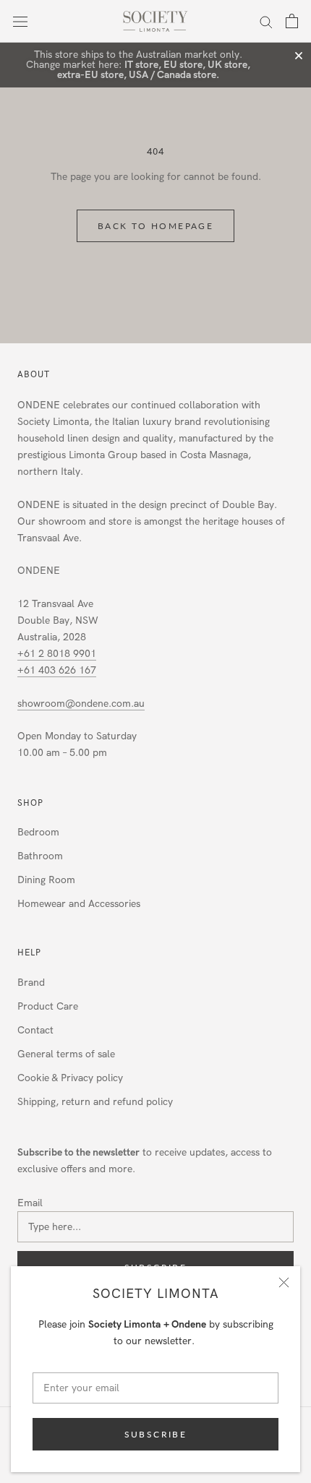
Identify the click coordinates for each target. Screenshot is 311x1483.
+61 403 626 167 (56, 670)
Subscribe (155, 1434)
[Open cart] (292, 21)
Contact (35, 1030)
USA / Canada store (172, 75)
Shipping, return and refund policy (95, 1102)
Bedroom (38, 832)
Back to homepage (155, 225)
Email (30, 1203)
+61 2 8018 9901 (56, 654)
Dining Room (46, 880)
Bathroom (40, 856)
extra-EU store (90, 75)
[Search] (266, 21)
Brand (31, 982)
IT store (141, 65)
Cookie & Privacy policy (70, 1078)
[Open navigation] (20, 21)
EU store (183, 65)
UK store (227, 65)
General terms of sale (66, 1054)
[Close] (283, 1282)
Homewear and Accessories (78, 904)
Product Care (47, 1006)
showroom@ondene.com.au (81, 703)
